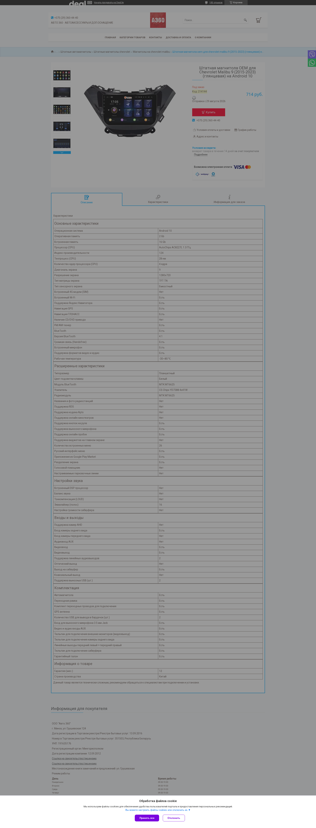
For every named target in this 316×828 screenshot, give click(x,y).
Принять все (147, 818)
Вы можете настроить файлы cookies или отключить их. (156, 810)
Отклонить (174, 818)
